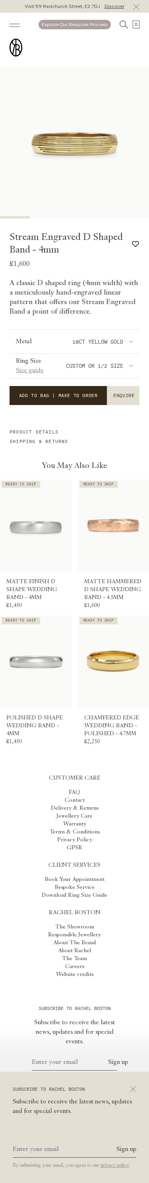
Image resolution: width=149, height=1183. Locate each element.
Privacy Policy (74, 840)
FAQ (74, 792)
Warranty (74, 824)
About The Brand (74, 942)
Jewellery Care (74, 816)
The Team (74, 958)
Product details (34, 432)
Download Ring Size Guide (74, 895)
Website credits (74, 974)
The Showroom (74, 927)
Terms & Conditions (75, 832)
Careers (74, 966)
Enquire (123, 395)
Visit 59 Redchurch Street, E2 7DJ (74, 6)
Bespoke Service (75, 887)
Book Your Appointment (74, 879)
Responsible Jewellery (74, 935)
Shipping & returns (39, 441)
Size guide (30, 370)
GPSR (74, 847)
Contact (75, 800)
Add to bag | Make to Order (58, 395)
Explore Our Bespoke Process (75, 24)
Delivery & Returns (75, 808)
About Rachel (74, 950)
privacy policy (115, 1165)
